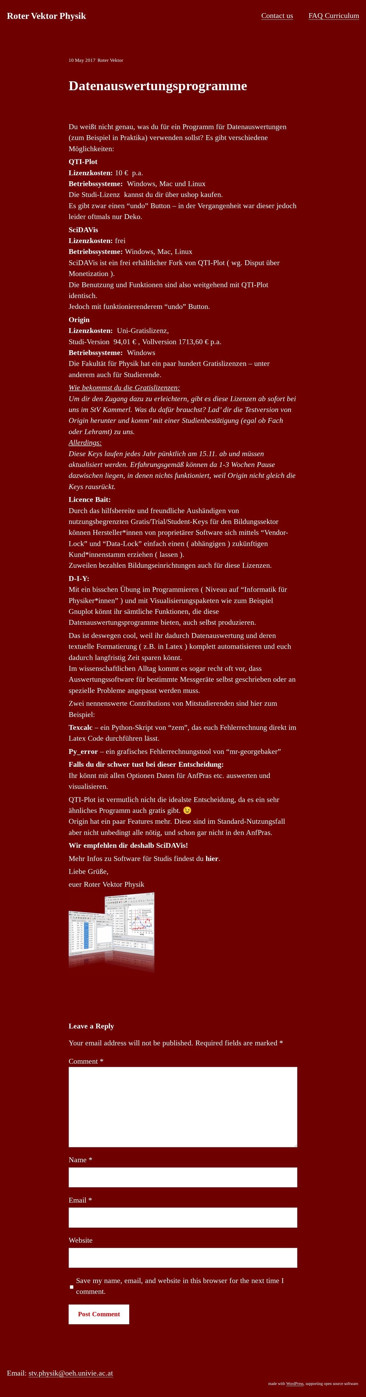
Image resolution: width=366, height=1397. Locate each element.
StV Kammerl (110, 409)
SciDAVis (83, 230)
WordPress (294, 1384)
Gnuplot (81, 611)
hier (212, 858)
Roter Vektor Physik (46, 16)
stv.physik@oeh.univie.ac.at (71, 1373)
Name (80, 1160)
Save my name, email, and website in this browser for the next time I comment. (180, 1286)
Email (80, 1200)
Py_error (83, 751)
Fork (176, 263)
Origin (79, 320)
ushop (189, 194)
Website (81, 1240)
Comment (86, 1061)
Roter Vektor (110, 60)
